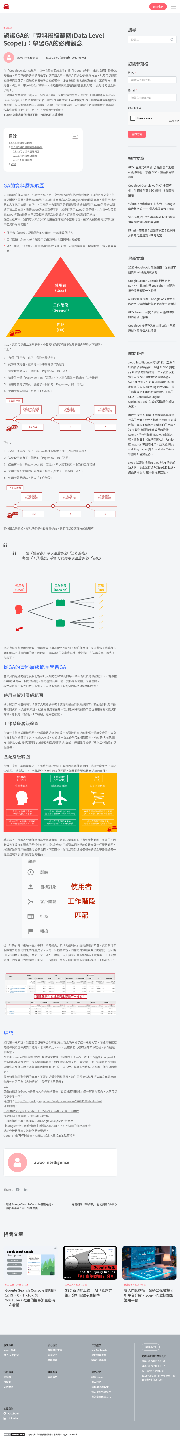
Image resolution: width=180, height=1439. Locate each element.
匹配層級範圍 (24, 160)
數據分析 (8, 28)
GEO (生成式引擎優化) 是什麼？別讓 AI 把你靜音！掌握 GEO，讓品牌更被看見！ (151, 172)
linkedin (25, 1189)
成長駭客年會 (98, 1355)
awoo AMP (10, 1350)
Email (132, 90)
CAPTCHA (134, 108)
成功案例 (8, 1387)
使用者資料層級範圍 (28, 151)
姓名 (132, 72)
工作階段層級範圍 (27, 155)
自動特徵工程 (54, 1350)
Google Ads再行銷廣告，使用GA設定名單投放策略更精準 (39, 1135)
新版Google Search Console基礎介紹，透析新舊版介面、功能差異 (30, 1206)
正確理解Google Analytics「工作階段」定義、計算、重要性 (41, 1111)
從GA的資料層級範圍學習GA (27, 147)
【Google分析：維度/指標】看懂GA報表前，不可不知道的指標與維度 (47, 1126)
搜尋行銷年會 (98, 1360)
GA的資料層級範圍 (21, 143)
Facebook (13, 1413)
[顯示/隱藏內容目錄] (73, 136)
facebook (17, 1189)
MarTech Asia (99, 1350)
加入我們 (96, 1382)
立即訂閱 (137, 134)
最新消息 (52, 1377)
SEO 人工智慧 (11, 1355)
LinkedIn (13, 1418)
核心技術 (52, 1345)
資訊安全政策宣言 (101, 1396)
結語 (13, 164)
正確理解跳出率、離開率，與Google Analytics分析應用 (38, 1121)
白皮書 (7, 1382)
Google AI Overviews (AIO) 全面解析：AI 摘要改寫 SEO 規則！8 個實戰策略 (151, 190)
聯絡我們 (158, 6)
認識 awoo (97, 1377)
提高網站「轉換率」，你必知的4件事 (26, 1116)
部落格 (7, 1377)
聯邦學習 (52, 1360)
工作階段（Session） (19, 239)
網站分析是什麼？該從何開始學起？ (26, 1130)
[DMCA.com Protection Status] (14, 1434)
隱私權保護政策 (100, 1387)
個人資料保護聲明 (101, 1391)
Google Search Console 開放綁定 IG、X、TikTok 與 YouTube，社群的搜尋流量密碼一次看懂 (151, 285)
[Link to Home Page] (6, 6)
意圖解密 (52, 1355)
